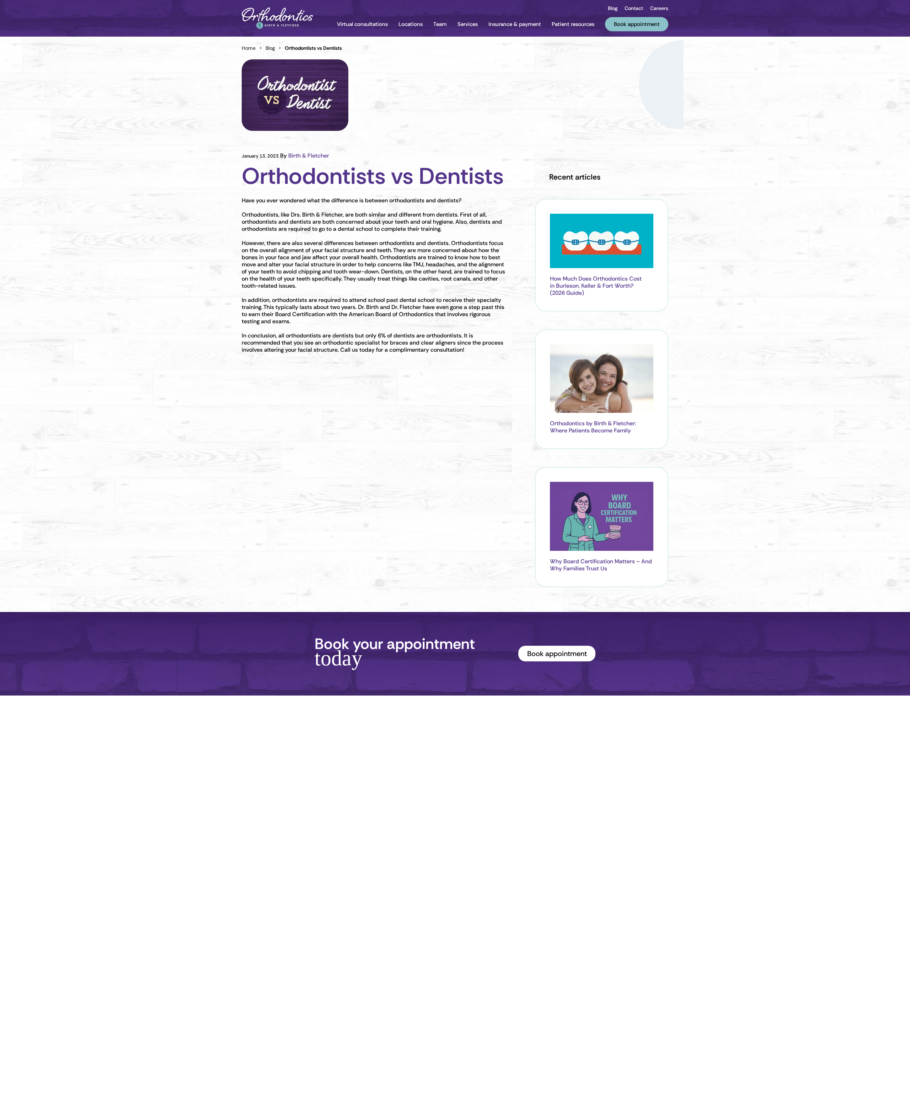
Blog (270, 48)
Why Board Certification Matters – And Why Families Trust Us (601, 565)
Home (249, 48)
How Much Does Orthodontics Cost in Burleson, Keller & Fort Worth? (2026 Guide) (596, 286)
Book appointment (557, 653)
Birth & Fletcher (308, 155)
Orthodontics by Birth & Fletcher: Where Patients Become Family (593, 427)
